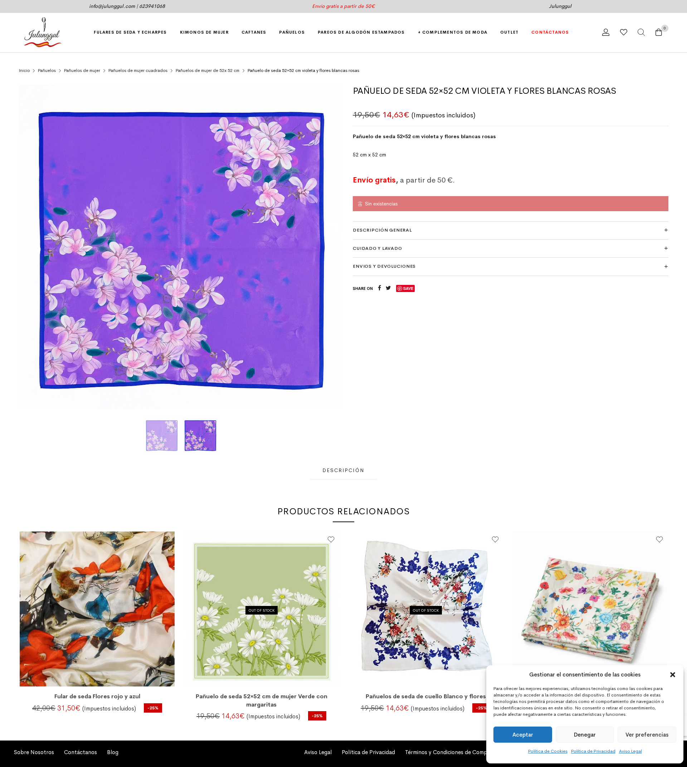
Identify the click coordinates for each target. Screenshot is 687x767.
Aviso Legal (630, 751)
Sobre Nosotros (34, 752)
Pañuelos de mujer (82, 70)
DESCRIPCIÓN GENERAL (382, 230)
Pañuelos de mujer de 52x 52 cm (207, 70)
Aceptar (522, 734)
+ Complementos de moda (452, 32)
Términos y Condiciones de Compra (448, 752)
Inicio (24, 70)
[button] (672, 674)
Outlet (509, 32)
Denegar (585, 734)
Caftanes (254, 32)
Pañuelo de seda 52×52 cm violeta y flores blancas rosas (424, 136)
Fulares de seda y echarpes (130, 32)
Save (408, 288)
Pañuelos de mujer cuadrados (137, 70)
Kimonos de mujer (204, 32)
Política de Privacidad (593, 751)
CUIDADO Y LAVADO (377, 248)
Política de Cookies (547, 751)
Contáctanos (550, 32)
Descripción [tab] (343, 470)
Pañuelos (292, 32)
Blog (112, 752)
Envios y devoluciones (384, 266)
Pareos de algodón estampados (361, 32)
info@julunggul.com (112, 6)
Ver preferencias (646, 734)
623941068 (152, 6)
